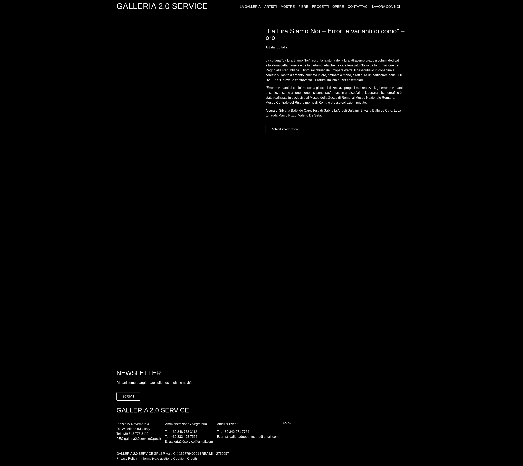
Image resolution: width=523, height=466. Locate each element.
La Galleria (250, 6)
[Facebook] (288, 433)
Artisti (270, 6)
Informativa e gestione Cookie (162, 458)
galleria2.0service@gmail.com (191, 441)
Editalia (281, 47)
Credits (192, 458)
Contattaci (358, 6)
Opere (338, 6)
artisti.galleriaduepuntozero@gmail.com (249, 436)
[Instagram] (299, 433)
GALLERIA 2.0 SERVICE (162, 6)
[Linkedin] (310, 433)
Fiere (303, 6)
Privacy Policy (126, 458)
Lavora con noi (386, 6)
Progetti (320, 6)
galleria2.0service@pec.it (142, 438)
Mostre (288, 6)
